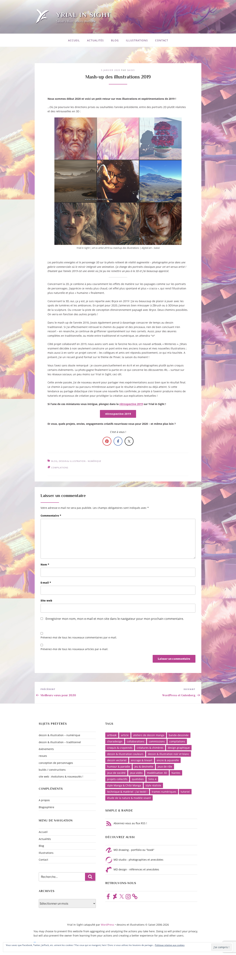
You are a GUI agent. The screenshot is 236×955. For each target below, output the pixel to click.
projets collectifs (117, 779)
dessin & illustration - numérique (80, 461)
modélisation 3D (157, 773)
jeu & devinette (143, 766)
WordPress (108, 924)
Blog (115, 40)
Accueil (74, 40)
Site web (46, 600)
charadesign (114, 741)
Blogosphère (46, 807)
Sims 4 (152, 779)
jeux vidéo (136, 773)
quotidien (138, 779)
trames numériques (164, 791)
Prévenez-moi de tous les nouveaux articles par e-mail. (74, 649)
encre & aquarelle (168, 760)
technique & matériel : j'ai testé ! (127, 791)
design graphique (179, 747)
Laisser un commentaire (63, 495)
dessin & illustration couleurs (125, 754)
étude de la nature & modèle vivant (129, 798)
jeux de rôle (165, 766)
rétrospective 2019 (131, 404)
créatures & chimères (150, 747)
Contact (161, 40)
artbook (112, 735)
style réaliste (153, 785)
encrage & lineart (141, 760)
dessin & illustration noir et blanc (168, 754)
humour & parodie (118, 766)
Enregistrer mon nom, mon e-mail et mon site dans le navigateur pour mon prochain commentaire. (115, 619)
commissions (157, 741)
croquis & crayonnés (119, 747)
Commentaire (51, 515)
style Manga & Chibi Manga (124, 785)
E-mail (46, 582)
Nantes (175, 773)
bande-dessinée (179, 735)
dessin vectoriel (116, 760)
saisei (131, 70)
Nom (45, 564)
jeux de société (116, 773)
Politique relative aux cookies (170, 945)
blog (54, 461)
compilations (59, 467)
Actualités (95, 40)
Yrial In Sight (83, 14)
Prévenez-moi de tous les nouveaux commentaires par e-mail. (79, 637)
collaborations (135, 741)
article (125, 735)
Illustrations (137, 40)
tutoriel (185, 791)
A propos (44, 800)
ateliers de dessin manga (148, 735)
